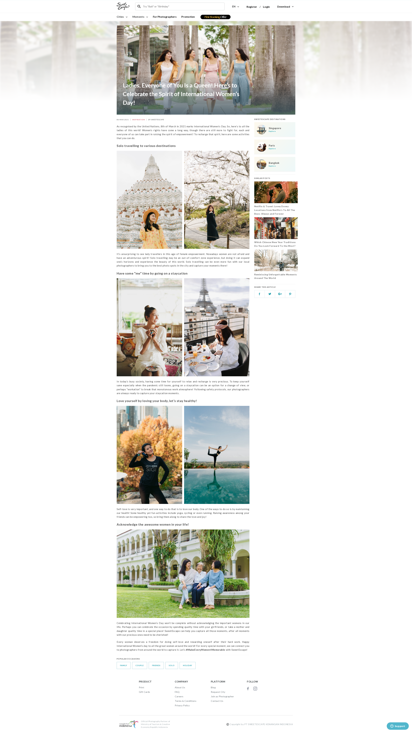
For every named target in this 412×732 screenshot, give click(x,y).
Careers (179, 696)
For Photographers (165, 16)
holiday (187, 665)
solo (172, 665)
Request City (218, 692)
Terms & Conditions (185, 701)
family (123, 665)
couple (140, 665)
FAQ (177, 692)
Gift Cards (144, 692)
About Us (180, 687)
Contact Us (217, 701)
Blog (213, 687)
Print (141, 687)
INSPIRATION (138, 120)
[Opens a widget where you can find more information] (398, 726)
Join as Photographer (222, 696)
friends (156, 665)
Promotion (188, 16)
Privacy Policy (182, 705)
